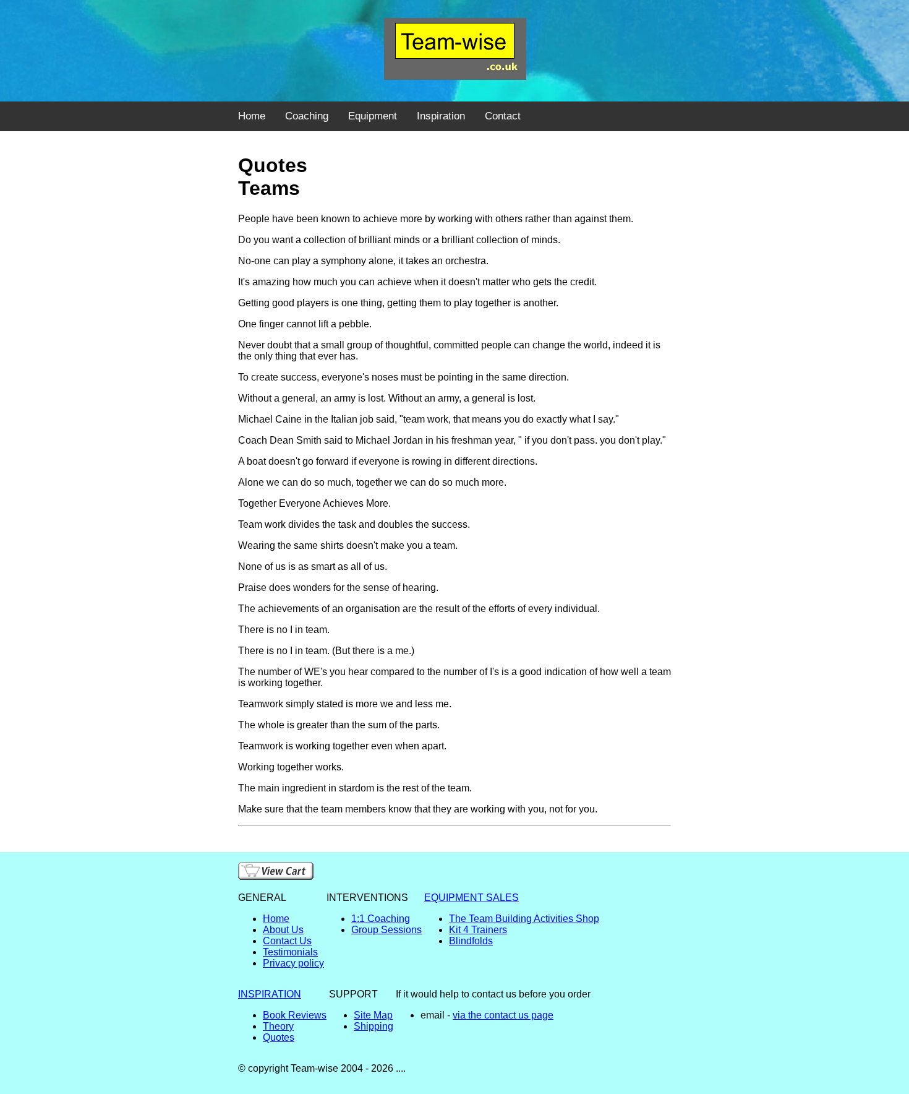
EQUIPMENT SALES (471, 897)
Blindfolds (471, 941)
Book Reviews (294, 1015)
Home (251, 116)
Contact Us (287, 941)
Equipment (372, 116)
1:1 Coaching (380, 918)
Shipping (373, 1026)
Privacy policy (293, 963)
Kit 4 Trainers (478, 929)
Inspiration (441, 116)
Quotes (278, 1037)
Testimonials (290, 952)
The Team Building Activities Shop (524, 918)
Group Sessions (386, 929)
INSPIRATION (269, 994)
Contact (503, 116)
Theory (278, 1026)
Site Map (373, 1015)
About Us (283, 929)
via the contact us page (503, 1015)
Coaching (306, 116)
